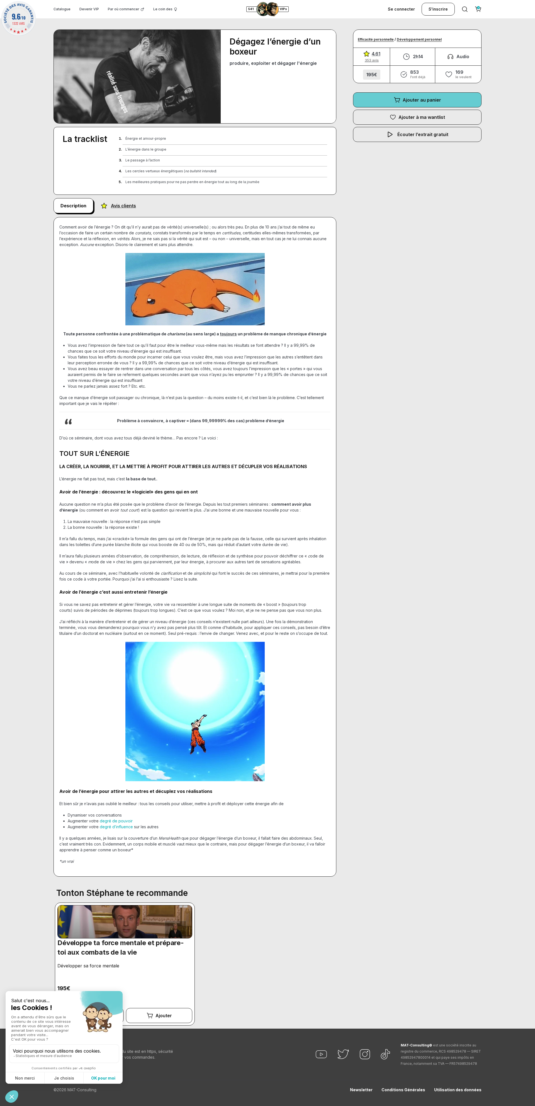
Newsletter (361, 1089)
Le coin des (162, 9)
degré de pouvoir (116, 821)
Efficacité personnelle (376, 39)
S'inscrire (438, 9)
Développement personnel (419, 39)
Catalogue (62, 9)
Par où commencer (123, 9)
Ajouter (163, 1015)
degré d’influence (116, 826)
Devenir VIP (89, 9)
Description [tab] (73, 205)
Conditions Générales (403, 1089)
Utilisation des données (457, 1089)
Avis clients (123, 205)
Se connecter (401, 9)
